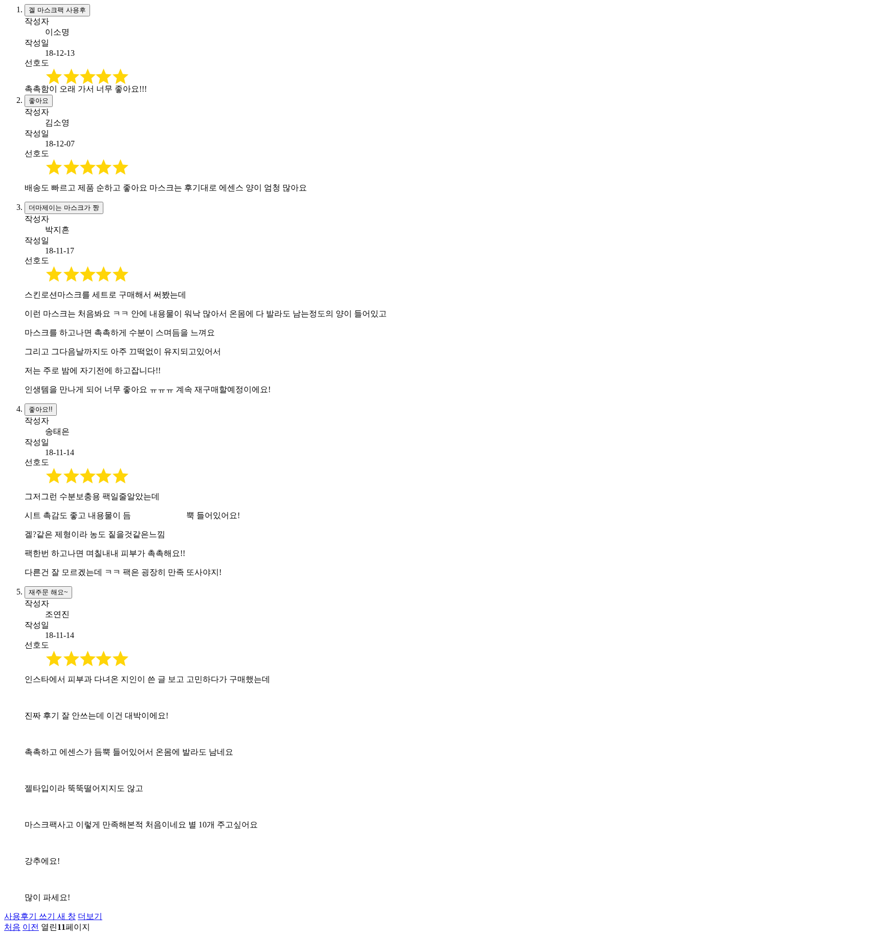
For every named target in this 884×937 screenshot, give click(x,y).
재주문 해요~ (48, 592)
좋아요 (39, 100)
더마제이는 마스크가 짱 (64, 207)
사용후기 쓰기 (40, 916)
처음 (12, 927)
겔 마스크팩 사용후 (57, 10)
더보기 (90, 916)
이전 (31, 927)
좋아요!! (41, 409)
